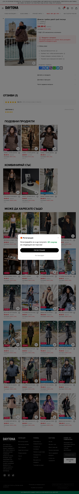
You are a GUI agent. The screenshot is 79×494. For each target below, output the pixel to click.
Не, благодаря (39, 255)
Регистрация (39, 250)
